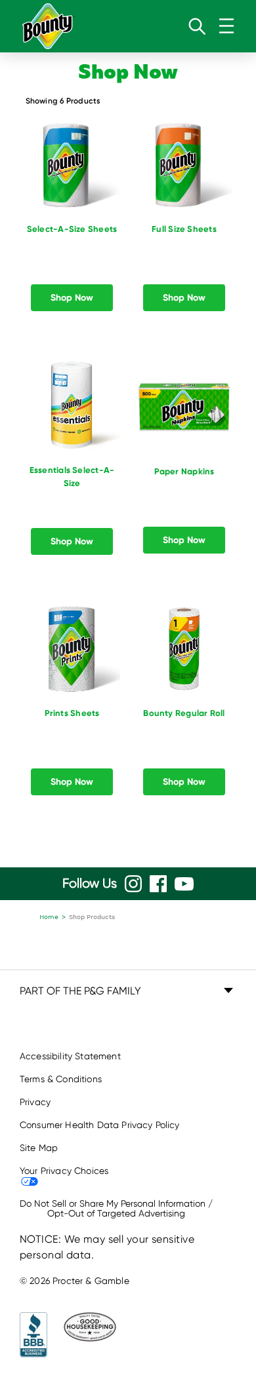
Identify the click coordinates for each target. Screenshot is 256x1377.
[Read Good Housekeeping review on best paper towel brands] (85, 1334)
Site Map (39, 1147)
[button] (128, 991)
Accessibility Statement (70, 1056)
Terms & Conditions (61, 1079)
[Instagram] (133, 883)
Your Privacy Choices (64, 1170)
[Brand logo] (47, 26)
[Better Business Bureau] (33, 1334)
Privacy (35, 1102)
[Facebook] (158, 883)
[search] (197, 26)
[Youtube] (184, 884)
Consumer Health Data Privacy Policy (100, 1125)
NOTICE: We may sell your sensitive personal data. (107, 1247)
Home (48, 916)
